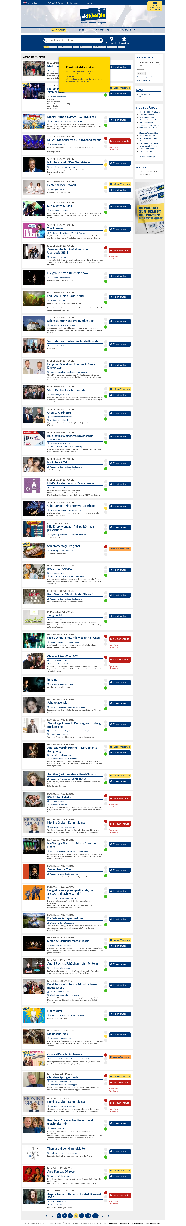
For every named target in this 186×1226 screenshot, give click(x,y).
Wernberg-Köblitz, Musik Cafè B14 (63, 550)
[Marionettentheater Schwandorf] (48, 1015)
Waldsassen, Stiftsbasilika (59, 420)
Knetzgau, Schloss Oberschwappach (64, 898)
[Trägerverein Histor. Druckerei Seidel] (48, 851)
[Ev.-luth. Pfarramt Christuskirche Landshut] (48, 488)
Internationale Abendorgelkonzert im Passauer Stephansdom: (72, 731)
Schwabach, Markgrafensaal (60, 945)
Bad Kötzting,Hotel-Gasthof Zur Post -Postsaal (67, 233)
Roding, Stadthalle (57, 190)
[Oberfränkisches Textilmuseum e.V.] (48, 576)
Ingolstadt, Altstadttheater (60, 277)
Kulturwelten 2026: (56, 573)
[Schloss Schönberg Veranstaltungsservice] (48, 325)
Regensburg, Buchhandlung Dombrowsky (66, 467)
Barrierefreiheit (137, 1223)
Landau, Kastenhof (57, 1128)
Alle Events (58, 30)
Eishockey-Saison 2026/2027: (60, 443)
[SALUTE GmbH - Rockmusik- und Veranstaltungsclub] (48, 301)
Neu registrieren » (143, 80)
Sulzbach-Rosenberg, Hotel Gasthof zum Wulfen (68, 372)
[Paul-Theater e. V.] (48, 167)
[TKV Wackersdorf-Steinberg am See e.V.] (48, 642)
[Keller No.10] (48, 71)
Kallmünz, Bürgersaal (58, 257)
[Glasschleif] (48, 210)
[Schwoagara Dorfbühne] (48, 1059)
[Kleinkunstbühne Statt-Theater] (48, 534)
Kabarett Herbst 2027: (57, 1201)
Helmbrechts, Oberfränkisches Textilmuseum (67, 576)
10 (88, 1216)
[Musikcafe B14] (48, 550)
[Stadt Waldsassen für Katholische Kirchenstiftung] (48, 420)
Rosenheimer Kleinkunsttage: (60, 755)
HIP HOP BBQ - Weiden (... (150, 112)
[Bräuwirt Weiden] (48, 1205)
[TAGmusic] (48, 372)
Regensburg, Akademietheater (61, 684)
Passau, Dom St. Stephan (59, 734)
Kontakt (76, 3)
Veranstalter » (145, 94)
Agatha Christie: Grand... (149, 138)
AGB (54, 3)
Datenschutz (124, 1223)
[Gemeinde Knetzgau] (48, 898)
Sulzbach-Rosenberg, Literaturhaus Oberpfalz (67, 707)
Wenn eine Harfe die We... (149, 143)
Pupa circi (143, 141)
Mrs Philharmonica (147, 114)
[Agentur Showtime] (48, 233)
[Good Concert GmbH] (48, 945)
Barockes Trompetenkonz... (150, 120)
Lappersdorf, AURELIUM (59, 395)
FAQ (49, 3)
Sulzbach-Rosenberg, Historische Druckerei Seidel (69, 851)
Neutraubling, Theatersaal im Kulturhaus (65, 510)
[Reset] (101, 40)
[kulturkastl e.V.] (48, 1153)
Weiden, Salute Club (57, 301)
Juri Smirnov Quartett (148, 122)
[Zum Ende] (108, 1215)
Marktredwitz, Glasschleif (59, 210)
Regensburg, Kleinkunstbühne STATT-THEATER (68, 534)
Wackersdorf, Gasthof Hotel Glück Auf (64, 642)
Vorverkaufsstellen (36, 3)
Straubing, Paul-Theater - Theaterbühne (65, 167)
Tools (69, 3)
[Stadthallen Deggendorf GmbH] (48, 1038)
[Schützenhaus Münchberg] (48, 620)
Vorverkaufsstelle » (147, 97)
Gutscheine (128, 30)
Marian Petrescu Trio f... (148, 135)
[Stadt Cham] (48, 664)
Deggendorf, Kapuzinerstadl (60, 1038)
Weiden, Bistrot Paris (58, 97)
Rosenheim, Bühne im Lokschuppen (63, 758)
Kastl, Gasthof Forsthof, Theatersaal (63, 1153)
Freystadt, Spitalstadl (58, 144)
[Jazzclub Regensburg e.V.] (48, 874)
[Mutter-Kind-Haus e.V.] (48, 1128)
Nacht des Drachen (147, 149)
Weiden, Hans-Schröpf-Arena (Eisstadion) (66, 446)
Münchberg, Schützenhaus (60, 620)
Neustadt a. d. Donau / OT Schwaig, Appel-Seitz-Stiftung (71, 1059)
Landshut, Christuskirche (59, 488)
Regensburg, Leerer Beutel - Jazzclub (64, 874)
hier (87, 82)
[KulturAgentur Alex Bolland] (48, 395)
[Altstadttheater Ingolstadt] (48, 277)
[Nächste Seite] (103, 1215)
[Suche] (46, 40)
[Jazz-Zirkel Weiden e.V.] (48, 97)
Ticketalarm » (114, 149)
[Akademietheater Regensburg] (48, 684)
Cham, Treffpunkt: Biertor (60, 664)
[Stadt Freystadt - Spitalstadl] (48, 144)
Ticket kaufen (119, 67)
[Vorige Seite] (52, 1215)
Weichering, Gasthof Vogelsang (62, 923)
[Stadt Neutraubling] (48, 510)
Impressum (87, 3)
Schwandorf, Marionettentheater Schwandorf (67, 1015)
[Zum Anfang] (46, 1215)
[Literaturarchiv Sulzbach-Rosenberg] (48, 707)
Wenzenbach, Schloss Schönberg (62, 325)
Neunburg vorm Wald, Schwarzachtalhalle (66, 121)
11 (95, 1216)
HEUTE (81, 30)
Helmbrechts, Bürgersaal (59, 805)
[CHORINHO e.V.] (48, 1176)
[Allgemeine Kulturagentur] (48, 827)
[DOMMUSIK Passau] (48, 734)
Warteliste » (113, 147)
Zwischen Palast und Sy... (149, 133)
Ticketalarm (103, 30)
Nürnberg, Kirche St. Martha (60, 1176)
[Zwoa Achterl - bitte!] (48, 257)
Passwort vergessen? (144, 77)
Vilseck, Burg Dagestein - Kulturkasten (64, 995)
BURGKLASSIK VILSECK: (59, 992)
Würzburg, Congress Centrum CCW (63, 827)
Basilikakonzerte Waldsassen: (60, 417)
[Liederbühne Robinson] (48, 190)
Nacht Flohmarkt (146, 151)
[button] (141, 73)
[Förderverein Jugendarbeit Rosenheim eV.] (48, 758)
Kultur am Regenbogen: (58, 660)
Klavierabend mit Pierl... (149, 146)
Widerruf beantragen (153, 1223)
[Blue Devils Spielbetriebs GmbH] (48, 446)
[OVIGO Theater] (48, 121)
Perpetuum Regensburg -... (150, 125)
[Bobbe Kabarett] (48, 923)
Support (62, 3)
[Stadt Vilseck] (48, 995)
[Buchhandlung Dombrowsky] (48, 467)
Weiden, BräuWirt (57, 1205)
